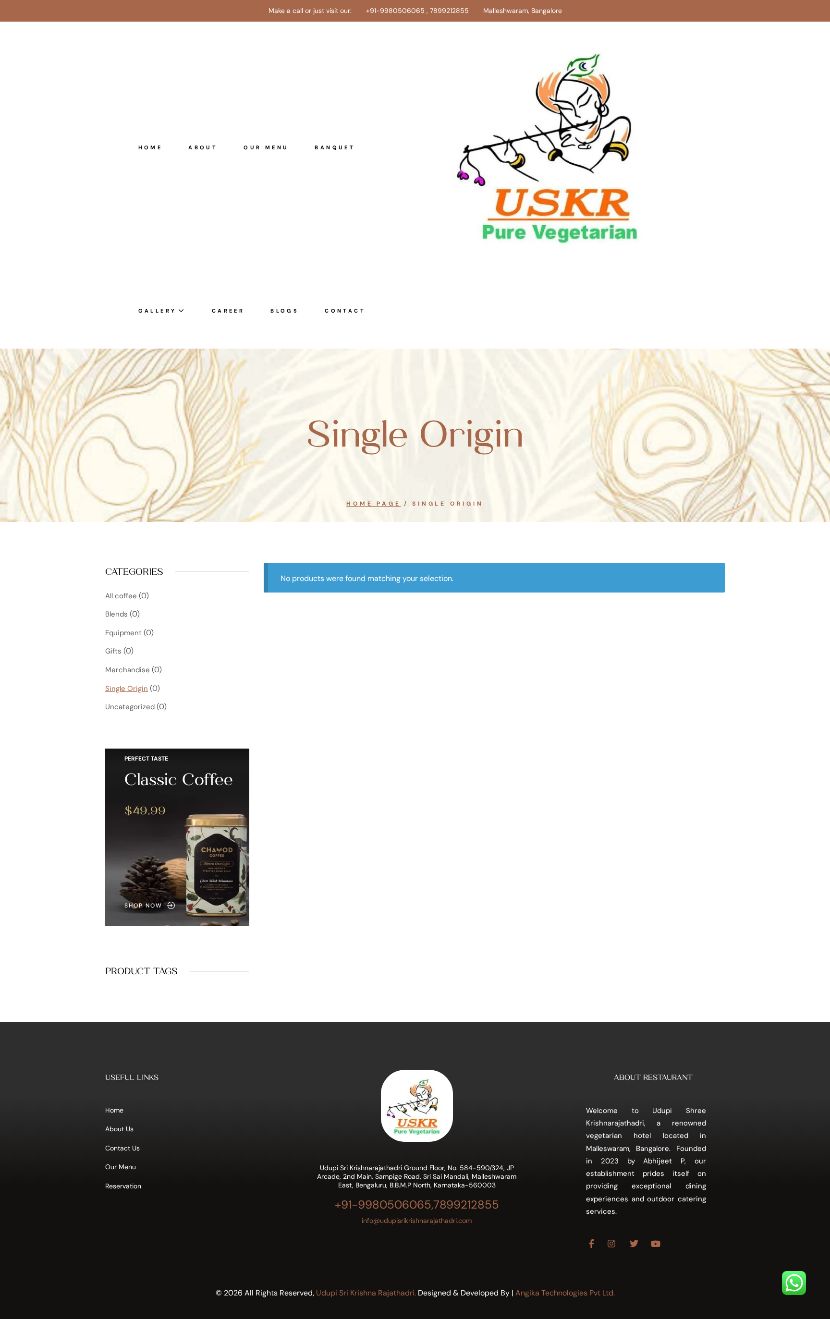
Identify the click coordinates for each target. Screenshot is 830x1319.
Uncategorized (130, 707)
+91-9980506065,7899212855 (417, 1204)
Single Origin (126, 688)
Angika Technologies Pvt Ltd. (565, 1293)
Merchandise (127, 670)
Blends (116, 614)
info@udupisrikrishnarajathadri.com (417, 1220)
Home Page (373, 504)
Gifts (113, 651)
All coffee (121, 596)
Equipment (123, 633)
